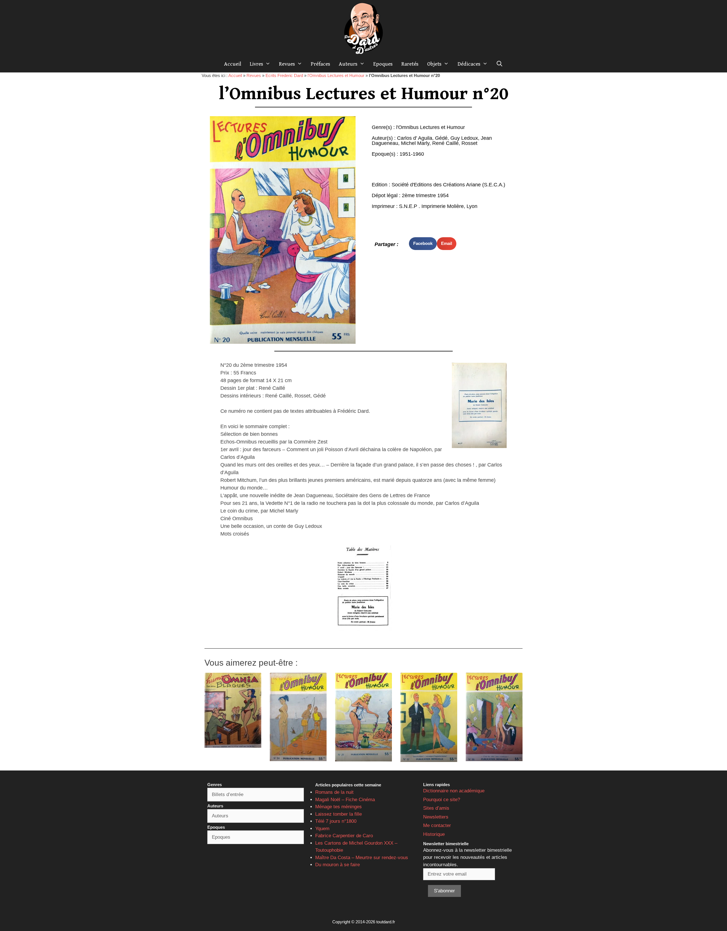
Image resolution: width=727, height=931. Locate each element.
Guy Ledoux (464, 138)
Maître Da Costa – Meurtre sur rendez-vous (361, 857)
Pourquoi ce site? (441, 799)
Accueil (232, 64)
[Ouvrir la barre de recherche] (499, 63)
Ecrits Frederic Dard (284, 75)
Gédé (441, 138)
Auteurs (348, 64)
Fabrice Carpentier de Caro (344, 835)
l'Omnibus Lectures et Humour (336, 75)
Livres (256, 64)
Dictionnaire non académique (453, 790)
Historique (434, 834)
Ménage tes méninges (338, 806)
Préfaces (320, 64)
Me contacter (437, 825)
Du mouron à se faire (337, 864)
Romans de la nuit (334, 792)
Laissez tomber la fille (338, 814)
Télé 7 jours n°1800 (335, 821)
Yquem (322, 828)
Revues (287, 64)
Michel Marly (415, 143)
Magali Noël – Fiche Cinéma (345, 799)
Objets (434, 64)
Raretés (410, 64)
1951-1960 (412, 154)
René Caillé (445, 143)
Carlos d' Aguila (414, 138)
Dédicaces (469, 64)
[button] (423, 243)
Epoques (383, 64)
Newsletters (435, 817)
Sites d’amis (436, 808)
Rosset (469, 143)
